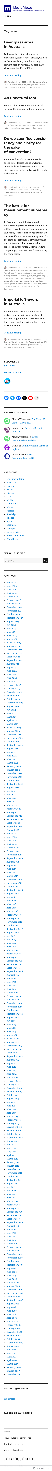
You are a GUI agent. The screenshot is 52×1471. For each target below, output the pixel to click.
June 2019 (11, 869)
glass (6, 87)
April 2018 (12, 907)
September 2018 (15, 890)
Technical (11, 525)
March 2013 (12, 1116)
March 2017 (12, 950)
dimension (15, 276)
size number (34, 192)
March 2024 (13, 681)
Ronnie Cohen (14, 82)
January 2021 (13, 812)
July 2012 (11, 1144)
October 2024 (13, 656)
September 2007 (15, 1342)
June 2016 (11, 982)
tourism (27, 284)
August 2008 (13, 1303)
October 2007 (13, 1339)
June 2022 (12, 755)
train (39, 284)
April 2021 (12, 801)
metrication (23, 345)
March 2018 (12, 911)
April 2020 (12, 844)
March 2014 (12, 1077)
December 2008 (14, 1289)
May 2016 (11, 985)
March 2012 (12, 1158)
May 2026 (12, 589)
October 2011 (13, 1176)
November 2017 (14, 922)
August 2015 (13, 1017)
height (44, 276)
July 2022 (11, 752)
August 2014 (13, 1059)
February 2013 (14, 1120)
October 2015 (13, 1010)
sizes (21, 87)
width (33, 286)
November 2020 (15, 819)
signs (32, 281)
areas (23, 273)
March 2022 (13, 763)
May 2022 (11, 759)
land (6, 278)
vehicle (20, 286)
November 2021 (14, 777)
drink (37, 85)
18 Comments (28, 347)
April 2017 (11, 946)
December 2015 (14, 1003)
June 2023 (12, 713)
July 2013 (11, 1102)
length (11, 278)
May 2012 (11, 1151)
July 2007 (11, 1349)
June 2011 (11, 1190)
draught (30, 85)
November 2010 (14, 1215)
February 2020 (14, 851)
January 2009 (13, 1286)
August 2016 (13, 975)
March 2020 (13, 847)
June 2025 (12, 628)
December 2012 (14, 1127)
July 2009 (11, 1268)
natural (7, 128)
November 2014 (14, 1049)
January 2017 (13, 957)
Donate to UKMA (12, 372)
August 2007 (13, 1346)
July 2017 (11, 936)
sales (18, 281)
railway (13, 281)
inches (43, 190)
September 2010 (15, 1222)
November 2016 (14, 964)
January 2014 (13, 1084)
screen (21, 192)
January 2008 (13, 1328)
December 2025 (14, 607)
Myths (6, 125)
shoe (13, 128)
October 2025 (13, 614)
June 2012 (11, 1148)
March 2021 (12, 805)
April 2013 (11, 1113)
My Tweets (9, 1399)
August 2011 (12, 1183)
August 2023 (13, 706)
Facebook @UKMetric (18, 1413)
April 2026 (12, 593)
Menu (8, 16)
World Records (14, 539)
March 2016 (12, 992)
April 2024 (12, 678)
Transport (25, 270)
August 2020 (13, 830)
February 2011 (13, 1204)
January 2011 (13, 1208)
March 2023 (12, 724)
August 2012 (13, 1141)
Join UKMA (9, 365)
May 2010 (11, 1236)
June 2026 (12, 586)
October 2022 (13, 741)
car (32, 273)
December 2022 (14, 734)
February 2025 (14, 642)
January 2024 (13, 688)
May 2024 (11, 674)
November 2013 (14, 1091)
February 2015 (14, 1038)
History (10, 493)
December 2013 (14, 1088)
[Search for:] (23, 560)
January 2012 (13, 1166)
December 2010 (14, 1212)
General (7, 190)
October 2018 (13, 886)
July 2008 (11, 1307)
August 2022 (13, 748)
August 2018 (13, 893)
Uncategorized (35, 270)
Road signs (15, 270)
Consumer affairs (40, 82)
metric (14, 345)
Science (10, 518)
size (17, 87)
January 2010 (13, 1250)
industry (7, 345)
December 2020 (14, 816)
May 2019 (11, 872)
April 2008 (12, 1318)
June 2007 (12, 1353)
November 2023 (14, 695)
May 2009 (12, 1275)
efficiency (24, 276)
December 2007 (14, 1332)
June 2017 (11, 939)
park (34, 278)
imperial (25, 125)
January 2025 (13, 646)
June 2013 (11, 1105)
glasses (12, 87)
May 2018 (11, 904)
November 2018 (14, 883)
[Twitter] (12, 398)
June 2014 (11, 1067)
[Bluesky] (6, 398)
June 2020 (12, 837)
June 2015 (11, 1024)
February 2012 (14, 1162)
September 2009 (15, 1265)
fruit (30, 276)
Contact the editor (13, 1444)
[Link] (36, 398)
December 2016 (14, 960)
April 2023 (12, 720)
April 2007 (12, 1360)
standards (16, 347)
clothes (40, 342)
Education (12, 482)
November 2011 (14, 1173)
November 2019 (14, 854)
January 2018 (13, 918)
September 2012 (15, 1137)
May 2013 (11, 1109)
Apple (21, 190)
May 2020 (11, 840)
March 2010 (12, 1243)
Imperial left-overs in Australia (21, 301)
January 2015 (13, 1042)
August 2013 (13, 1098)
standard (7, 347)
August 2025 (13, 621)
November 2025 (15, 610)
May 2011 (11, 1194)
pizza (30, 345)
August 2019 (13, 862)
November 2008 (15, 1293)
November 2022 (15, 738)
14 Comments (36, 128)
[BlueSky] (6, 1459)
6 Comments (34, 87)
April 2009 (12, 1279)
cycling (7, 276)
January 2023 (13, 731)
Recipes (10, 510)
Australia (13, 85)
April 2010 (12, 1240)
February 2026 (14, 600)
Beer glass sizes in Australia (18, 44)
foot (12, 125)
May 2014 (11, 1070)
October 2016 (13, 968)
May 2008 (11, 1314)
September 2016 (15, 971)
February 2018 (14, 915)
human (18, 125)
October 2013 (13, 1095)
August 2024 (13, 664)
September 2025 (15, 618)
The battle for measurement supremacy (25, 210)
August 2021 (13, 787)
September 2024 (15, 660)
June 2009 (12, 1272)
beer (19, 85)
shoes (17, 128)
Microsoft (14, 192)
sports (6, 284)
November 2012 (14, 1130)
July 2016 (11, 978)
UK (25, 87)
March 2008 (13, 1321)
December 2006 (14, 1374)
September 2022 (15, 745)
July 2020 (11, 833)
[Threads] (24, 398)
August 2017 (13, 932)
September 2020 (15, 826)
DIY (45, 342)
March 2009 (13, 1282)
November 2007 (14, 1335)
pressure (40, 278)
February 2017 (14, 953)
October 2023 (13, 699)
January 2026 (13, 603)
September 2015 (15, 1014)
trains (44, 284)
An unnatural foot (20, 98)
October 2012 (13, 1134)
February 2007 (14, 1367)
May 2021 (11, 798)
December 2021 (14, 773)
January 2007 (13, 1371)
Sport (9, 521)
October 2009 (13, 1261)
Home (7, 1431)
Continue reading (12, 75)
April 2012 (12, 1155)
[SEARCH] (45, 560)
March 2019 (12, 876)
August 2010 (13, 1226)
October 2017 (13, 925)
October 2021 (13, 780)
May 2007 (11, 1356)
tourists (34, 284)
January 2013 (13, 1123)
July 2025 (11, 625)
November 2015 (14, 1006)
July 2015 (11, 1021)
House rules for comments (17, 1438)
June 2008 (12, 1311)
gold (39, 276)
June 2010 (11, 1233)
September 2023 (15, 702)
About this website (13, 1450)
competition (39, 273)
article (27, 190)
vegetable (12, 286)
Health (10, 489)
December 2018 (14, 879)
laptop (6, 192)
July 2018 (11, 897)
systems (19, 284)
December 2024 (14, 649)
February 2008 (14, 1325)
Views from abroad (19, 342)
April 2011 (11, 1197)
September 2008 (15, 1300)
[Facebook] (18, 398)
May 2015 (11, 1028)
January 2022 (13, 770)
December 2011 (14, 1169)
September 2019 (15, 858)
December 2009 (14, 1254)
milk (22, 278)
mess (17, 278)
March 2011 (12, 1201)
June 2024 (12, 671)
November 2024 (15, 653)
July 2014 (11, 1063)
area (18, 273)
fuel (34, 276)
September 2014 (15, 1056)
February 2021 (14, 808)
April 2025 (12, 635)
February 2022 (14, 766)
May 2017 (11, 943)
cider (24, 85)
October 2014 (13, 1052)
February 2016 (14, 996)
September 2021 (15, 784)
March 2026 (13, 596)
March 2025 (13, 639)
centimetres (35, 190)
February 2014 (14, 1081)
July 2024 (11, 667)
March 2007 (12, 1364)
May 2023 (11, 717)
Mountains (12, 503)
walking (27, 286)
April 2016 (12, 989)
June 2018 (11, 900)
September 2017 (15, 929)
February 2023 (14, 727)
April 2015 (12, 1031)
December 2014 (14, 1045)
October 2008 (13, 1296)
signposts (25, 281)
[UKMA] (33, 1459)
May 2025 (11, 632)
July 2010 (11, 1229)
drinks (42, 85)
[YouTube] (30, 398)
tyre (5, 286)
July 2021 (11, 791)
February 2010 (14, 1247)
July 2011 (11, 1187)
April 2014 (12, 1074)
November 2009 (15, 1257)
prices (6, 281)
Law (5, 85)
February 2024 (14, 685)
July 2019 (11, 865)
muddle (27, 278)
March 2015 (12, 1035)
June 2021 (11, 794)
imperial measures (37, 125)
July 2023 (11, 709)
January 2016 (13, 999)
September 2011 (14, 1180)
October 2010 (13, 1219)
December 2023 (14, 692)
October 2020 (13, 823)
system (13, 284)
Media (13, 190)
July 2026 (11, 582)
